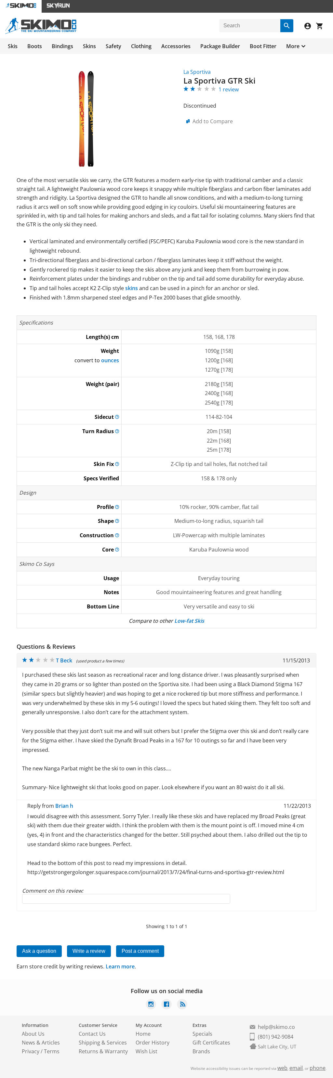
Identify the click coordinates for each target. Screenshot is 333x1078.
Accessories (176, 46)
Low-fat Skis (189, 620)
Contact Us (92, 1033)
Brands (201, 1051)
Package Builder (220, 46)
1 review (229, 89)
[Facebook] (166, 1005)
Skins (89, 46)
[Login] (310, 27)
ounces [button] (110, 360)
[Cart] (322, 26)
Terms (52, 1051)
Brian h (64, 805)
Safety (113, 46)
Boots (34, 46)
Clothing (141, 46)
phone (318, 1067)
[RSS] (182, 1005)
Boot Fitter (263, 46)
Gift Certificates (211, 1042)
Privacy (30, 1051)
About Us (33, 1033)
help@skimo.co (276, 1027)
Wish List (146, 1051)
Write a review (89, 951)
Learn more (120, 966)
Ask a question (39, 951)
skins (131, 288)
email (296, 1067)
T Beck (64, 660)
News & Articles (41, 1042)
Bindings (62, 46)
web (282, 1067)
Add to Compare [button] (213, 121)
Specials (202, 1033)
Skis (13, 46)
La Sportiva (197, 71)
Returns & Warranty (103, 1051)
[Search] (286, 25)
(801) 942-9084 (275, 1036)
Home (143, 1033)
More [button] (293, 46)
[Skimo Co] (40, 32)
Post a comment (140, 951)
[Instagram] (151, 1005)
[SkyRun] (58, 6)
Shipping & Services (103, 1042)
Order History (152, 1042)
